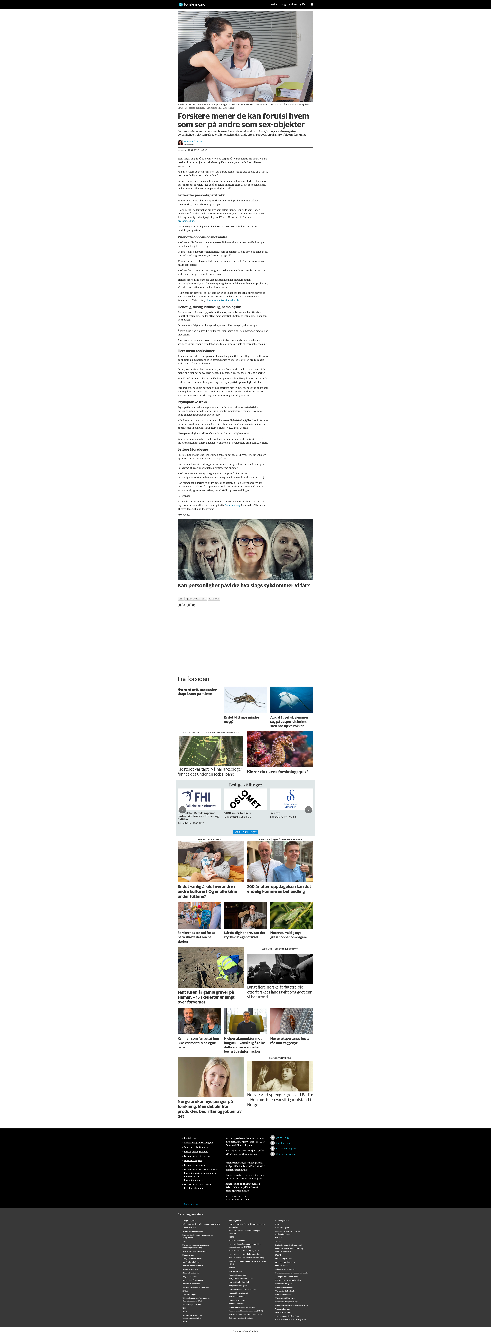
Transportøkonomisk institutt (287, 1277)
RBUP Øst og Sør (282, 1228)
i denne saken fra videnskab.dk (222, 300)
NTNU (231, 1237)
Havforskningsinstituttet (192, 1266)
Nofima (232, 1268)
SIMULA (278, 1238)
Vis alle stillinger (245, 832)
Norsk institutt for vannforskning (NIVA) (245, 1314)
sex (181, 599)
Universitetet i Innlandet (285, 1291)
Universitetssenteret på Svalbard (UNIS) (291, 1305)
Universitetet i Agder (283, 1284)
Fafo (184, 1241)
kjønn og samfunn (196, 599)
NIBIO (184, 1312)
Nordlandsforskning (237, 1275)
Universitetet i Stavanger (285, 1298)
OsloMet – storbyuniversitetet (241, 1318)
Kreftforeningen (189, 1294)
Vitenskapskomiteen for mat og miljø (290, 1320)
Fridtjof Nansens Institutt (192, 1258)
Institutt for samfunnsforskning (195, 1287)
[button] (182, 809)
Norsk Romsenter (236, 1304)
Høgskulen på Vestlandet (192, 1280)
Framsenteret (188, 1255)
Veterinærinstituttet (283, 1312)
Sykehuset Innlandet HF (285, 1269)
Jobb (302, 4)
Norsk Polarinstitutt (237, 1296)
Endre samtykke (192, 1204)
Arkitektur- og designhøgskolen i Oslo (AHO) (201, 1224)
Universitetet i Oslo (283, 1294)
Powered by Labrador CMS (245, 1331)
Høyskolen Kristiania (191, 1284)
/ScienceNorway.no (285, 1154)
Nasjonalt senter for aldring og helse (244, 1250)
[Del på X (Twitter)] (184, 605)
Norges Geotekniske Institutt (241, 1278)
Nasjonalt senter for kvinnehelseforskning (246, 1258)
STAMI (278, 1255)
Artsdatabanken (189, 1228)
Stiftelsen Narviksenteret (285, 1262)
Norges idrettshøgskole (238, 1293)
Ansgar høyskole (189, 1221)
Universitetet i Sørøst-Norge (286, 1302)
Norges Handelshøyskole (239, 1282)
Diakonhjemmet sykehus (192, 1231)
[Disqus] (245, 640)
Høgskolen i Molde (190, 1269)
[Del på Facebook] (180, 605)
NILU (184, 1322)
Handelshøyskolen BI (191, 1262)
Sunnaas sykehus (282, 1266)
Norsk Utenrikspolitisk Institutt (242, 1307)
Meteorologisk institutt (192, 1304)
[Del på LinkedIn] (189, 605)
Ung (283, 4)
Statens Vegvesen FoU (284, 1258)
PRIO (277, 1224)
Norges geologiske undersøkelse (242, 1289)
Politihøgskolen (282, 1221)
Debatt (274, 4)
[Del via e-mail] (193, 605)
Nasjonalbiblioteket (237, 1240)
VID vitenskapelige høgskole (287, 1316)
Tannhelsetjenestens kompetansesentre (292, 1273)
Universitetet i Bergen (284, 1287)
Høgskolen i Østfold (190, 1273)
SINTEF (278, 1241)
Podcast (293, 4)
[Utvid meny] (312, 4)
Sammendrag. (233, 505)
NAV (184, 1308)
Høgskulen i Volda (189, 1277)
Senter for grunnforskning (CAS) (288, 1245)
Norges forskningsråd (238, 1286)
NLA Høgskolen (235, 1221)
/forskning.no (283, 1143)
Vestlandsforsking (283, 1309)
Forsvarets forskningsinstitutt (194, 1251)
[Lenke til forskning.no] (221, 3)
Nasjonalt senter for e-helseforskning (244, 1254)
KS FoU (185, 1291)
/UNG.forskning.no (286, 1148)
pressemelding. (186, 221)
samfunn (214, 599)
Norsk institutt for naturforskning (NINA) (246, 1311)
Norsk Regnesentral (237, 1300)
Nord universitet (235, 1271)
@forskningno (283, 1137)
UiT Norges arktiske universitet (288, 1280)
